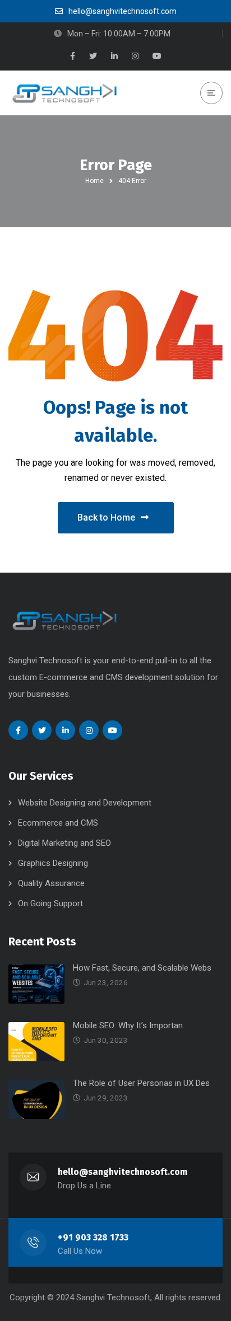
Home (94, 181)
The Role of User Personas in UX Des (141, 1083)
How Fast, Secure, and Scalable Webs (142, 968)
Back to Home (106, 517)
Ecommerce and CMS (58, 823)
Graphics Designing (53, 863)
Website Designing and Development (84, 803)
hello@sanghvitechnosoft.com (122, 1172)
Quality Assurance (51, 883)
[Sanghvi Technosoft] (64, 93)
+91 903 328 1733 (93, 1237)
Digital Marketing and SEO (64, 843)
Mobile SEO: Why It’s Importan (128, 1025)
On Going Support (50, 903)
